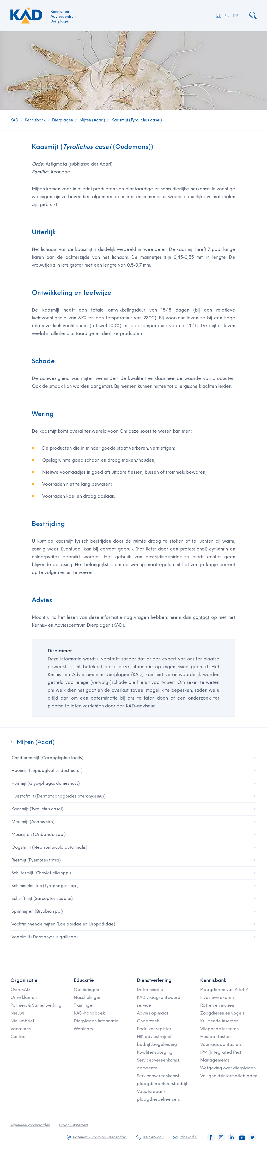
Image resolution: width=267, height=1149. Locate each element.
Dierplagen (62, 120)
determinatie (104, 698)
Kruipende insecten (219, 1020)
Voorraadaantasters (221, 1044)
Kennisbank (35, 120)
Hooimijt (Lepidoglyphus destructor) (47, 770)
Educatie (84, 980)
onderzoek (199, 698)
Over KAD (20, 989)
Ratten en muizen (217, 1005)
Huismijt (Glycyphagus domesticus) (45, 783)
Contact (18, 1036)
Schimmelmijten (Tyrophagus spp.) (44, 885)
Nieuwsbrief (22, 1020)
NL (218, 16)
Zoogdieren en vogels (222, 1013)
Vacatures (20, 1028)
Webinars (83, 1028)
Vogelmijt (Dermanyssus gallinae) (44, 936)
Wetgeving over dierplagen (228, 1067)
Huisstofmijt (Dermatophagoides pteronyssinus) (58, 796)
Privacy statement (73, 1125)
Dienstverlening (154, 980)
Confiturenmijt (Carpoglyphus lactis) (47, 757)
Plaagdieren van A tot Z (224, 989)
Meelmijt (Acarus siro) (32, 821)
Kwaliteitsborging (155, 1052)
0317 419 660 (153, 1137)
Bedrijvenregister (154, 1028)
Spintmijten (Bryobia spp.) (37, 911)
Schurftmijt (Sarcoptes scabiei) (42, 898)
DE (235, 16)
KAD (14, 120)
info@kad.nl (188, 1137)
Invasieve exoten (217, 997)
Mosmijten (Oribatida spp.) (38, 834)
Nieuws (17, 1013)
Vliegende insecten (219, 1028)
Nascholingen (87, 997)
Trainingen (84, 1005)
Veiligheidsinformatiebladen (228, 1075)
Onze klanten (23, 997)
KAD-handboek (89, 1013)
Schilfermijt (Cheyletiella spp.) (41, 872)
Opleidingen (86, 989)
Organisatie (24, 980)
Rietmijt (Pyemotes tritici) (36, 860)
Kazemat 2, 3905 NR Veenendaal (100, 1137)
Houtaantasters (216, 1036)
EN (227, 16)
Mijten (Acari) (92, 120)
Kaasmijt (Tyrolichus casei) (137, 120)
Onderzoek (148, 1020)
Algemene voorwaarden (30, 1125)
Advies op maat (152, 1013)
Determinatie (150, 989)
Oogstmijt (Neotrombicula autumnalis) (49, 847)
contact (201, 617)
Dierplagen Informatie (96, 1020)
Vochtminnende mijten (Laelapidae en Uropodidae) (63, 924)
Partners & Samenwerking (36, 1005)
